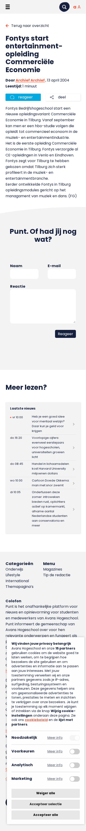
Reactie (17, 286)
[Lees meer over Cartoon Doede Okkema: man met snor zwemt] (43, 483)
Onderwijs (14, 569)
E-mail (54, 265)
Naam (16, 265)
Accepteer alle (45, 815)
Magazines (52, 569)
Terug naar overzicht (30, 25)
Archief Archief (30, 80)
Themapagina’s (19, 586)
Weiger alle (45, 793)
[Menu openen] (8, 7)
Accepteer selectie (46, 804)
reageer (25, 97)
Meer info (55, 738)
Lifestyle (13, 575)
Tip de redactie (56, 575)
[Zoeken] (64, 7)
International (17, 581)
